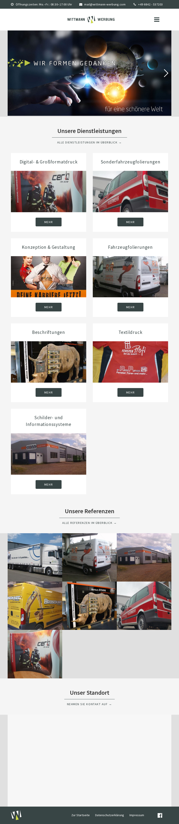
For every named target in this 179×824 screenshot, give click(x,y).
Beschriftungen (48, 332)
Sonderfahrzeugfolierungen (130, 162)
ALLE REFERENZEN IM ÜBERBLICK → (89, 523)
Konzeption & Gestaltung (48, 247)
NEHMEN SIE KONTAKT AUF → (89, 704)
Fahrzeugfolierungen (130, 247)
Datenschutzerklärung (109, 815)
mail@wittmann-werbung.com (105, 4)
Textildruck (131, 332)
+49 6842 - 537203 (150, 4)
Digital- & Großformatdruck (49, 162)
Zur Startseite (80, 815)
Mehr (48, 222)
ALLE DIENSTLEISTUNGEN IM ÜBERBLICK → (89, 142)
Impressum (136, 815)
